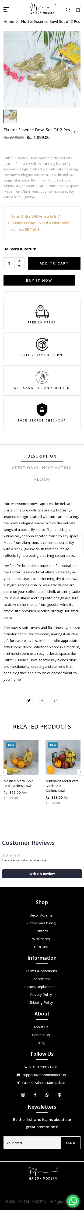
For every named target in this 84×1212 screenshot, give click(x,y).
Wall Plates (41, 938)
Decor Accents (41, 915)
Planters (41, 931)
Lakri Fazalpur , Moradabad (43, 1082)
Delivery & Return (20, 249)
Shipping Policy (41, 1002)
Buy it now (39, 280)
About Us (41, 1026)
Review (42, 479)
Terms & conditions (41, 971)
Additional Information (42, 467)
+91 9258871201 (44, 1066)
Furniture (41, 946)
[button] (42, 873)
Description (42, 456)
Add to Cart (54, 263)
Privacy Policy (41, 994)
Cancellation (41, 978)
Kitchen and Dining (41, 923)
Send (71, 1143)
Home (9, 21)
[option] (42, 69)
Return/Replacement (41, 986)
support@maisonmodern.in (44, 1074)
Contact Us (41, 1034)
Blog (41, 1042)
